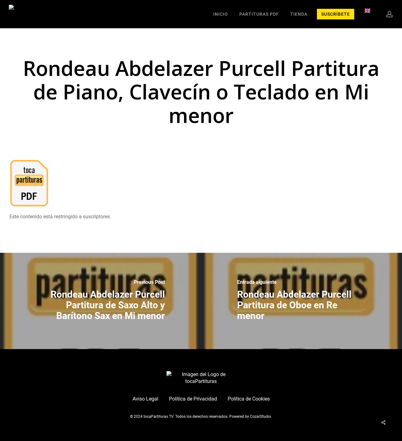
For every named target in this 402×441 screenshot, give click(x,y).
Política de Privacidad (193, 399)
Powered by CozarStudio (250, 416)
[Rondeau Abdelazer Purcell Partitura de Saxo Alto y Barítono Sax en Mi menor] (100, 301)
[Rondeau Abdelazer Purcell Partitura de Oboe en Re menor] (301, 301)
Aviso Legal (145, 399)
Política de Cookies (249, 399)
